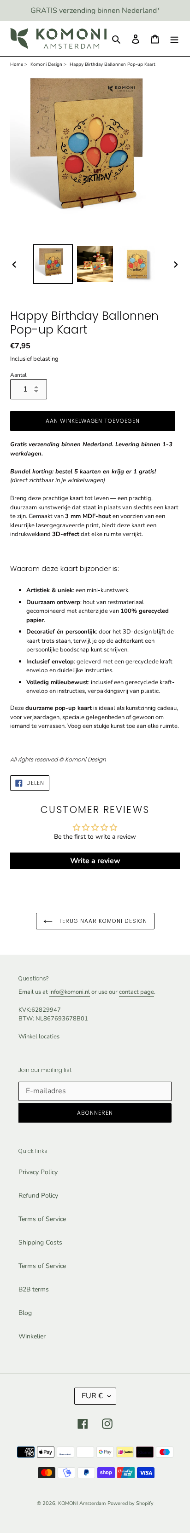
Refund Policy (38, 1195)
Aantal (18, 375)
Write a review (95, 861)
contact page (136, 992)
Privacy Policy (38, 1172)
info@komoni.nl (69, 992)
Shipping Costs (40, 1242)
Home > (18, 64)
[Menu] (174, 38)
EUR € (92, 1396)
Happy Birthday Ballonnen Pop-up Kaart (112, 64)
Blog (25, 1312)
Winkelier (32, 1336)
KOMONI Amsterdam (82, 1503)
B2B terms (33, 1289)
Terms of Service (42, 1219)
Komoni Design (46, 64)
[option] (53, 264)
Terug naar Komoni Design (102, 921)
